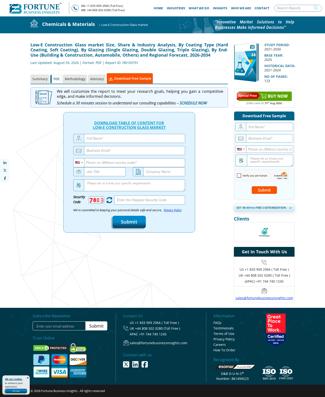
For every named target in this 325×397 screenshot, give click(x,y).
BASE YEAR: (273, 55)
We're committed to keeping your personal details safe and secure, (127, 210)
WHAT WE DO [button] (199, 8)
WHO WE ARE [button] (241, 8)
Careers (219, 344)
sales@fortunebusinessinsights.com (264, 298)
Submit (129, 222)
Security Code (79, 199)
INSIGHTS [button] (220, 8)
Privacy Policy (173, 210)
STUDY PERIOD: (277, 45)
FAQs (217, 322)
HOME (159, 8)
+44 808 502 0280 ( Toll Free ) (267, 275)
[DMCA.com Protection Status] (51, 348)
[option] (264, 232)
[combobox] (79, 162)
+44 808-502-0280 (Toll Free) (106, 10)
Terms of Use (223, 333)
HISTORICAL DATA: (279, 66)
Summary (40, 79)
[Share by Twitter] (5, 170)
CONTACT (262, 8)
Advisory (97, 79)
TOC (56, 79)
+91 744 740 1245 (153, 334)
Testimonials (223, 328)
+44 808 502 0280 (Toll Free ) (157, 328)
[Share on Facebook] (5, 178)
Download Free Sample (132, 78)
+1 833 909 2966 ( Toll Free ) (267, 269)
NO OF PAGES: (276, 76)
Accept (16, 390)
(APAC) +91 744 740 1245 (264, 281)
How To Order (224, 350)
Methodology (75, 79)
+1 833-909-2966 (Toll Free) (104, 6)
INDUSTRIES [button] (176, 8)
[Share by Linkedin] (5, 163)
